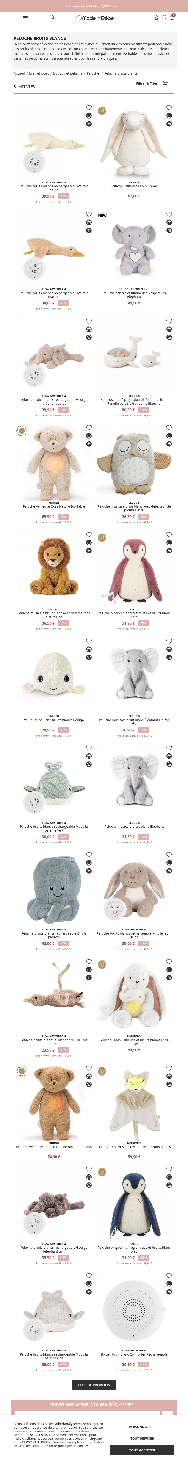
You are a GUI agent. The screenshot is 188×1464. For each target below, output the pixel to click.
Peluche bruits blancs (121, 73)
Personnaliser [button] (142, 1427)
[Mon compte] (156, 18)
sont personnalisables (61, 58)
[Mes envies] (164, 18)
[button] (25, 18)
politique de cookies (73, 1446)
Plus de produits (94, 1385)
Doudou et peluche (68, 73)
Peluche (93, 73)
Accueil (19, 73)
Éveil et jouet (39, 73)
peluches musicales (154, 53)
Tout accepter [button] (142, 1450)
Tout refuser (142, 1438)
